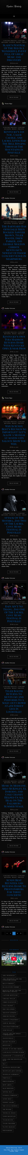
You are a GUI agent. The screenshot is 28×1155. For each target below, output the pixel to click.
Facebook (16, 1150)
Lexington (7, 1056)
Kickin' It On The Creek (12, 1049)
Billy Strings (8, 984)
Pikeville (7, 1078)
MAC (4, 1064)
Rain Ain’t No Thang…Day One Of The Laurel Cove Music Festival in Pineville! (14, 614)
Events (12, 42)
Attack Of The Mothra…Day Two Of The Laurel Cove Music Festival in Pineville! (14, 525)
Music (18, 42)
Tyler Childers (9, 1123)
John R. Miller (9, 1023)
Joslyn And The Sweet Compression (12, 1034)
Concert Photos (10, 41)
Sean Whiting (8, 1088)
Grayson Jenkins (9, 1013)
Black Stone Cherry (11, 987)
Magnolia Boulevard (11, 1067)
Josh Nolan (7, 1030)
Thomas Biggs (8, 104)
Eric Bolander (9, 1009)
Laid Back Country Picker (13, 1052)
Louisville (18, 1056)
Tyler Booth (8, 1120)
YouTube (12, 1151)
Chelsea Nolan (9, 999)
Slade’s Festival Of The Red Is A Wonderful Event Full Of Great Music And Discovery (14, 52)
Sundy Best (7, 1099)
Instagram (21, 1150)
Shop (12, 1150)
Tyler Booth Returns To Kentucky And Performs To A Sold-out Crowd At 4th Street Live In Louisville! (14, 701)
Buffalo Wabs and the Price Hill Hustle (12, 991)
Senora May (7, 1092)
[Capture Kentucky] (14, 7)
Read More (14, 97)
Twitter (16, 1151)
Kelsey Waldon (9, 1042)
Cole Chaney (8, 1006)
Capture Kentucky (10, 995)
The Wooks (7, 1109)
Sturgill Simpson (10, 1095)
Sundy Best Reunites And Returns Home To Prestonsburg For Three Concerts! (14, 887)
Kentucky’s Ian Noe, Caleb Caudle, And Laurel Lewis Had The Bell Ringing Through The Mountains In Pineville (14, 142)
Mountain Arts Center (12, 1071)
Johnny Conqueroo (11, 1020)
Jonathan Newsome (10, 198)
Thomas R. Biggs (9, 1113)
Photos (21, 129)
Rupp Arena (7, 1085)
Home (5, 1150)
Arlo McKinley (9, 975)
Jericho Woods (9, 1016)
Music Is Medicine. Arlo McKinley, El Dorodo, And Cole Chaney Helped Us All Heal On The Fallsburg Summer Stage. (14, 796)
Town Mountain (9, 1116)
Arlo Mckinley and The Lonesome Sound (12, 979)
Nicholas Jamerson (11, 1074)
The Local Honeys (10, 1106)
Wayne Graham (9, 1127)
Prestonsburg (8, 1081)
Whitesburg (7, 1130)
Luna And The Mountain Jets (12, 1060)
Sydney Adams (8, 1102)
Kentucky (7, 1045)
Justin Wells (8, 1038)
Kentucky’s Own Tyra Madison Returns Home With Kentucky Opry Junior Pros (14, 342)
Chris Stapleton (9, 1002)
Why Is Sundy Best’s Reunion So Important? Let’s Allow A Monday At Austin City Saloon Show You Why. (14, 435)
